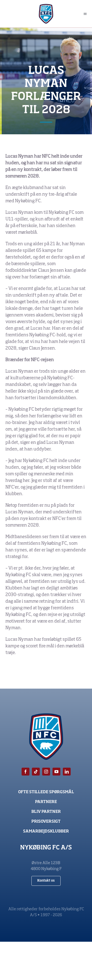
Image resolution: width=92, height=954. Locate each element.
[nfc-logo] (46, 6)
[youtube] (56, 772)
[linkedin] (67, 772)
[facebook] (25, 772)
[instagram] (46, 772)
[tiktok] (36, 772)
